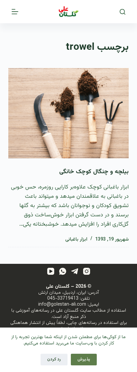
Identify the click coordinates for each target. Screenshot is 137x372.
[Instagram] (86, 271)
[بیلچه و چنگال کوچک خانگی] (68, 113)
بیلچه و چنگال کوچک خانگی (94, 172)
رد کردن (54, 359)
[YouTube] (50, 271)
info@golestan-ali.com (62, 304)
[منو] (15, 11)
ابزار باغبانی (76, 239)
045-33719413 (62, 298)
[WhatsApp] (62, 271)
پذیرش (83, 359)
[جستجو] (122, 12)
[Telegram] (74, 271)
